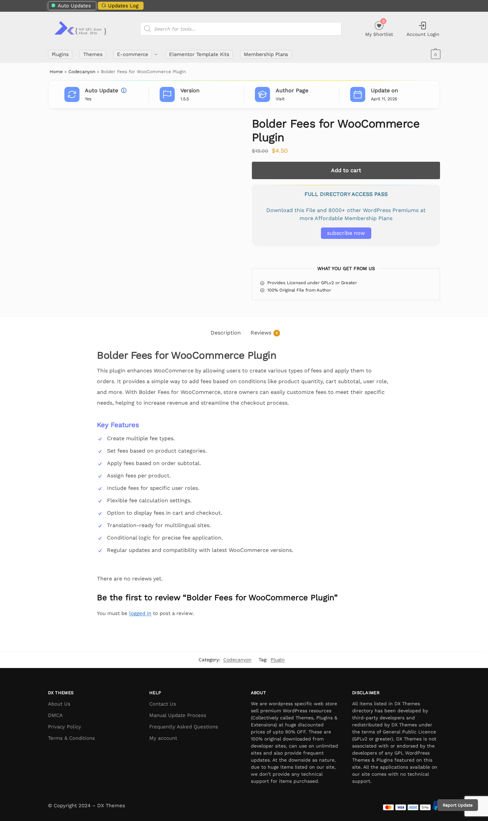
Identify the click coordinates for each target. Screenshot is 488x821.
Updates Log (123, 6)
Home (56, 71)
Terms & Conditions (71, 738)
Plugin (278, 659)
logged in (140, 613)
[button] (434, 54)
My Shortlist (379, 28)
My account (163, 738)
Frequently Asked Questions (183, 727)
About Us (59, 704)
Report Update (458, 805)
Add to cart (346, 170)
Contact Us (162, 704)
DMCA (55, 715)
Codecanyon (81, 71)
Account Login (422, 34)
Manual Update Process (177, 715)
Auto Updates (74, 6)
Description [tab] (226, 332)
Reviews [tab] (264, 332)
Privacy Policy (64, 727)
